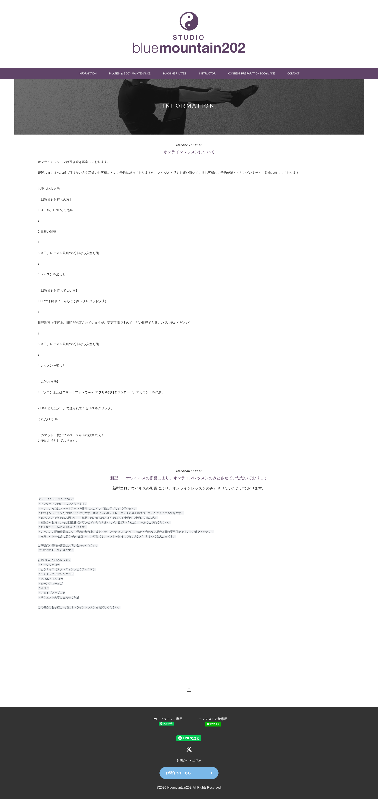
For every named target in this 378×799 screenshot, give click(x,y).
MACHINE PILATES (174, 73)
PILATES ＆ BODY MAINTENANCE (130, 73)
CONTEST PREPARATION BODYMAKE (251, 73)
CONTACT (293, 73)
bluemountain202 (179, 787)
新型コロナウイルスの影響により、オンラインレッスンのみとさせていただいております (189, 478)
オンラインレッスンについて (189, 152)
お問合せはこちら (178, 773)
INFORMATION (87, 73)
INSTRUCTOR (207, 73)
